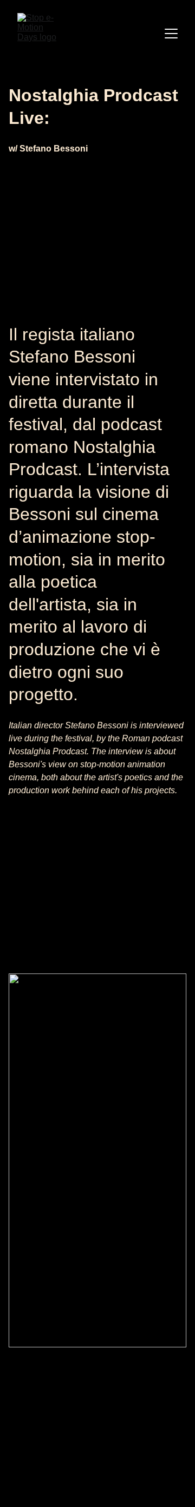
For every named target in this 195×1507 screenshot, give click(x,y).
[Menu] (171, 33)
